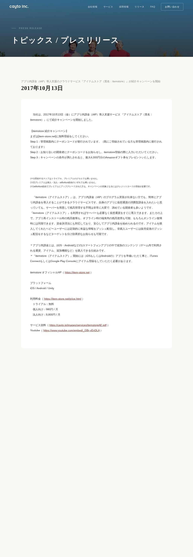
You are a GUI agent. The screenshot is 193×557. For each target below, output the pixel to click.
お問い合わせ (172, 6)
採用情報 (124, 6)
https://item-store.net (77, 272)
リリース (139, 6)
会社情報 (92, 6)
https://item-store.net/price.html (62, 298)
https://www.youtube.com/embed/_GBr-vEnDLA (71, 330)
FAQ (152, 6)
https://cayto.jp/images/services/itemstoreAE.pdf (77, 325)
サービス (108, 6)
